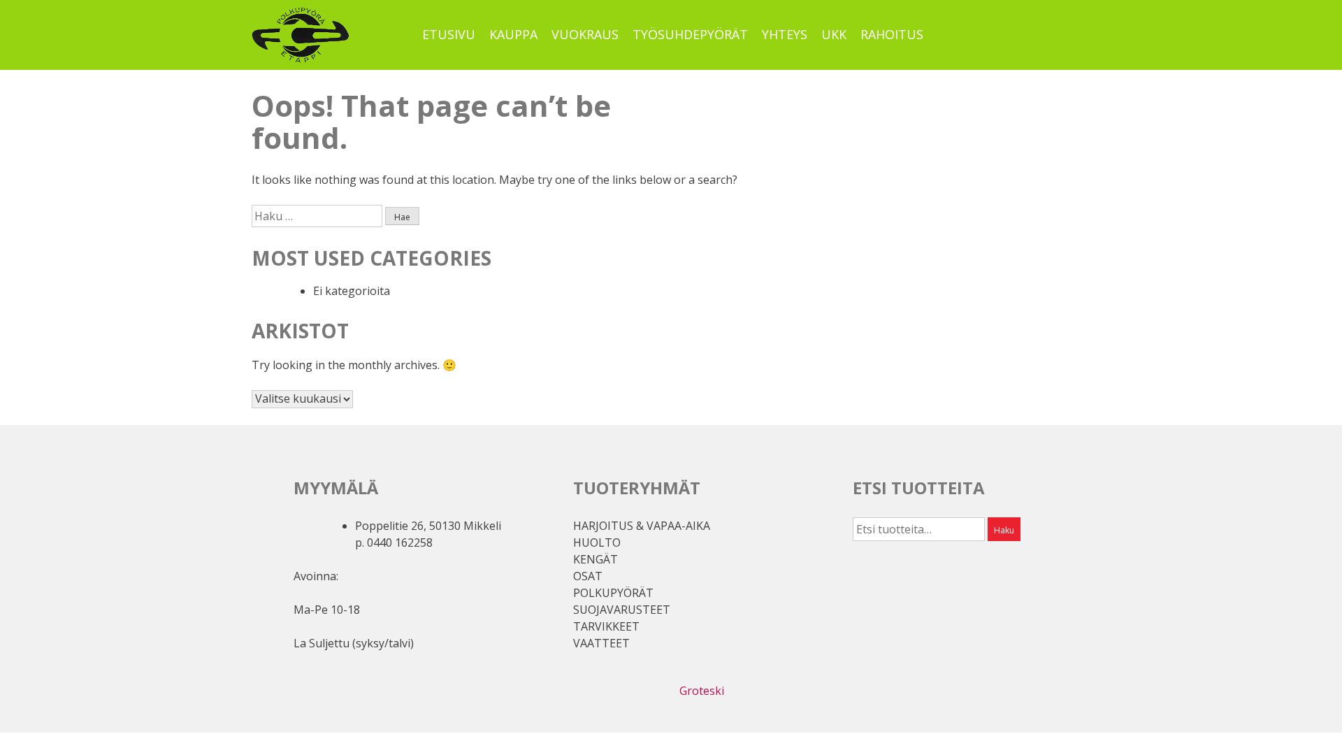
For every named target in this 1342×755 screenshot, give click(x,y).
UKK (833, 34)
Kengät (595, 559)
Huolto (597, 542)
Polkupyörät (613, 593)
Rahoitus (891, 34)
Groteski (701, 690)
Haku (1004, 530)
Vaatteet (601, 643)
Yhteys (784, 34)
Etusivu (448, 34)
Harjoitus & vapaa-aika (641, 525)
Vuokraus (585, 34)
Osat (588, 576)
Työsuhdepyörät (690, 34)
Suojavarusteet (621, 609)
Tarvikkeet (606, 626)
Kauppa (513, 34)
